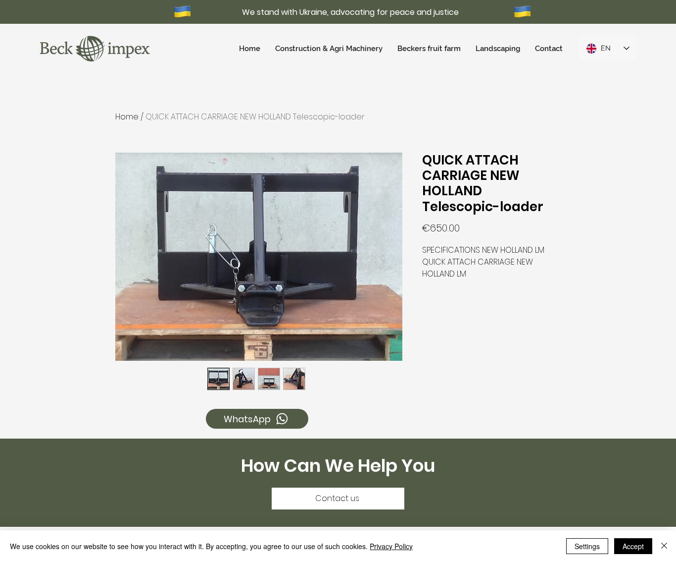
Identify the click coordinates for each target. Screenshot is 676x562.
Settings (587, 546)
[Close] (664, 546)
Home (127, 116)
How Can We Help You (338, 465)
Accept (633, 546)
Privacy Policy (391, 546)
